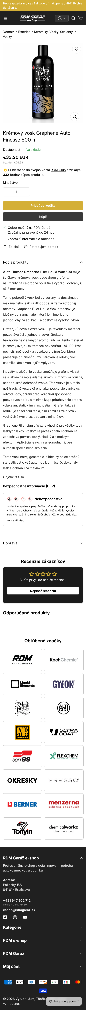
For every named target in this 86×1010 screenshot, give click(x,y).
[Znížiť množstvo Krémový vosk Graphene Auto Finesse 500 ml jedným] (7, 192)
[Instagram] (15, 917)
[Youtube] (25, 917)
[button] (73, 18)
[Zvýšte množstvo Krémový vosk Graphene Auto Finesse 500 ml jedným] (25, 192)
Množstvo (10, 183)
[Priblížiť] (74, 116)
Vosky (7, 37)
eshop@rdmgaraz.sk (19, 910)
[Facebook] (5, 917)
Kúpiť (43, 217)
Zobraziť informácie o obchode (31, 239)
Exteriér (24, 32)
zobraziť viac (15, 520)
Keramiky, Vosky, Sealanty (53, 32)
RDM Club (58, 170)
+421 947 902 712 (17, 900)
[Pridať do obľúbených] (76, 49)
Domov (8, 32)
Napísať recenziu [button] (43, 591)
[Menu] (5, 18)
